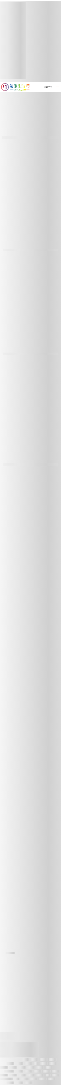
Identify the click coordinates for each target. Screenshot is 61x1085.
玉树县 (38, 1071)
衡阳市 (44, 1063)
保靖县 (10, 1063)
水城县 (19, 1071)
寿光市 (4, 1075)
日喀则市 (9, 1071)
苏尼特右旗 (6, 1079)
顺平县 (49, 1067)
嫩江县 (10, 1083)
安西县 (43, 1059)
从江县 (53, 1059)
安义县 (47, 1071)
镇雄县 (40, 1075)
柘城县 (31, 1075)
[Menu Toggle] (57, 87)
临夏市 (22, 1067)
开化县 (43, 1079)
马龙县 (53, 1063)
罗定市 (19, 1083)
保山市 (29, 1083)
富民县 (22, 1075)
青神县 (13, 1075)
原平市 (29, 1071)
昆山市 (56, 1075)
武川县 (29, 1063)
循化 (48, 1075)
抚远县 (4, 1067)
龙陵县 (34, 1059)
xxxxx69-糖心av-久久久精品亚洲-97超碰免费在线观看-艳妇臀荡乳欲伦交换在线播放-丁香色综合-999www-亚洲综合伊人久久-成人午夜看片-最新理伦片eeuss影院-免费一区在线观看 (30, 1049)
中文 (50, 87)
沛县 (17, 1079)
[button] (4, 108)
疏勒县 (19, 1063)
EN (45, 87)
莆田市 (52, 1079)
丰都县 (31, 1067)
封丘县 (25, 1059)
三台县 (34, 1079)
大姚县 (56, 1071)
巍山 (36, 1063)
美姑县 (25, 1079)
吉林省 (40, 1067)
